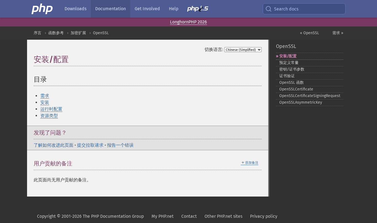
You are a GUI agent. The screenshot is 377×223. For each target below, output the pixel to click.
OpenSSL (101, 33)
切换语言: (214, 49)
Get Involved (147, 8)
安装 (44, 102)
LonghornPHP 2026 (188, 22)
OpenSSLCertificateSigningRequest (309, 95)
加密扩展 (78, 33)
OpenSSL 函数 (291, 82)
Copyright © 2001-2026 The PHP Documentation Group (90, 216)
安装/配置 (288, 56)
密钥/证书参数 (291, 69)
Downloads (75, 8)
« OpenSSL (309, 33)
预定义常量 (289, 62)
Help (173, 8)
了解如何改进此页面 (53, 145)
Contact (189, 216)
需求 (44, 95)
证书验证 (287, 76)
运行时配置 (51, 109)
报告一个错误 (120, 145)
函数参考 (56, 33)
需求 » (337, 33)
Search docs (286, 9)
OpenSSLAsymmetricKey (300, 102)
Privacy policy (263, 216)
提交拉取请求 (90, 145)
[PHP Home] (42, 9)
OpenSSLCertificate (296, 89)
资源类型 (49, 115)
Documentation (110, 8)
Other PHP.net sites (223, 216)
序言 (37, 33)
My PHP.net (163, 216)
